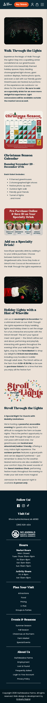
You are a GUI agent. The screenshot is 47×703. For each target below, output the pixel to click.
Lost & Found (23, 666)
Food (23, 597)
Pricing (23, 601)
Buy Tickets (21, 4)
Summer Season (23, 625)
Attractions (23, 593)
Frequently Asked (24, 670)
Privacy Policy (23, 679)
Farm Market (23, 638)
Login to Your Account (23, 674)
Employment (23, 662)
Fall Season (23, 630)
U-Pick (23, 606)
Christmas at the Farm (23, 634)
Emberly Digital (23, 699)
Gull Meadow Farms (23, 658)
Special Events (23, 642)
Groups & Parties (23, 610)
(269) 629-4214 (23, 525)
